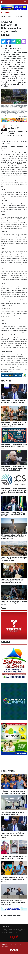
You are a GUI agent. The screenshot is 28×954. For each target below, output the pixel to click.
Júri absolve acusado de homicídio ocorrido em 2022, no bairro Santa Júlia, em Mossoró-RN (13, 903)
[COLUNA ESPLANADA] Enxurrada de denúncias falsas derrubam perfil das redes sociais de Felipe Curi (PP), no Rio (14, 468)
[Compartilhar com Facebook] (8, 41)
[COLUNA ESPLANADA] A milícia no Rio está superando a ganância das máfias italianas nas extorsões (13, 424)
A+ (2, 46)
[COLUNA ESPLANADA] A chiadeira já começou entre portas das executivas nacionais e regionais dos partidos (12, 580)
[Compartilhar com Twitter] (3, 41)
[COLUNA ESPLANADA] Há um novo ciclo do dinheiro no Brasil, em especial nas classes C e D (14, 446)
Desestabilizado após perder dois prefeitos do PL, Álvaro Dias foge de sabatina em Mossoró (14, 879)
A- (7, 46)
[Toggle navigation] (25, 2)
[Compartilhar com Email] (23, 41)
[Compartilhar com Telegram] (13, 41)
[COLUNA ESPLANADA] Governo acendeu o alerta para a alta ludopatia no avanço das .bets (14, 602)
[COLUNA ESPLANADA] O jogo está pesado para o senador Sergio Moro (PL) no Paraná (13, 514)
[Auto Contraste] (10, 46)
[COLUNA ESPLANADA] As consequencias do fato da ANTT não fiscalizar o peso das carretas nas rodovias (14, 558)
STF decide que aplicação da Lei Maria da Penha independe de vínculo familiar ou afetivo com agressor (13, 536)
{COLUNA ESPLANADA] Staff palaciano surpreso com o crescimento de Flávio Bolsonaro (13, 402)
